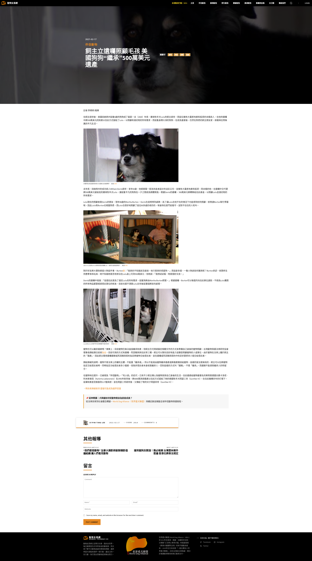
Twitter (206, 546)
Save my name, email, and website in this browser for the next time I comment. (115, 515)
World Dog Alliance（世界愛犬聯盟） (129, 401)
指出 (104, 352)
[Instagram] (214, 542)
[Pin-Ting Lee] (86, 422)
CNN (115, 184)
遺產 (187, 55)
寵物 (170, 55)
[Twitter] (200, 546)
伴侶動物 (91, 44)
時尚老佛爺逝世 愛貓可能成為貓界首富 (103, 388)
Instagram (220, 542)
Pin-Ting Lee (98, 422)
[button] (291, 3)
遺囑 (182, 55)
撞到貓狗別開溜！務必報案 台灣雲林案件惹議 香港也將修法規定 (156, 452)
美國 (176, 55)
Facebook (207, 542)
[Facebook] (200, 542)
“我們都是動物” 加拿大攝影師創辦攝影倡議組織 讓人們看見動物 (105, 452)
